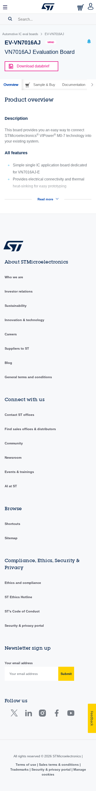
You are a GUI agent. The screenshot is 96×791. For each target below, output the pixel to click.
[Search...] (10, 19)
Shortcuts (12, 524)
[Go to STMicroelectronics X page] (15, 714)
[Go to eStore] (81, 7)
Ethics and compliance (23, 583)
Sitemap (11, 538)
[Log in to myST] (91, 7)
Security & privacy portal (24, 625)
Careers (11, 334)
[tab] (11, 84)
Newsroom (13, 457)
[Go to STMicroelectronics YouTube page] (70, 714)
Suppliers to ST (17, 348)
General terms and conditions (28, 377)
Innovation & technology (24, 320)
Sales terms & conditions (59, 764)
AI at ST (11, 486)
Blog (8, 363)
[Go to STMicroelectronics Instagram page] (42, 714)
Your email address (19, 663)
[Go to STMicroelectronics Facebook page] (56, 714)
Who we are (14, 277)
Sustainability (16, 306)
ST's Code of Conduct (22, 611)
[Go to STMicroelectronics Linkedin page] (28, 714)
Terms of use (26, 764)
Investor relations (19, 291)
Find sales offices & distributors (30, 429)
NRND (51, 42)
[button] (5, 6)
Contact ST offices (19, 415)
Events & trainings (19, 472)
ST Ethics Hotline (18, 597)
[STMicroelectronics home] (48, 6)
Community (14, 443)
